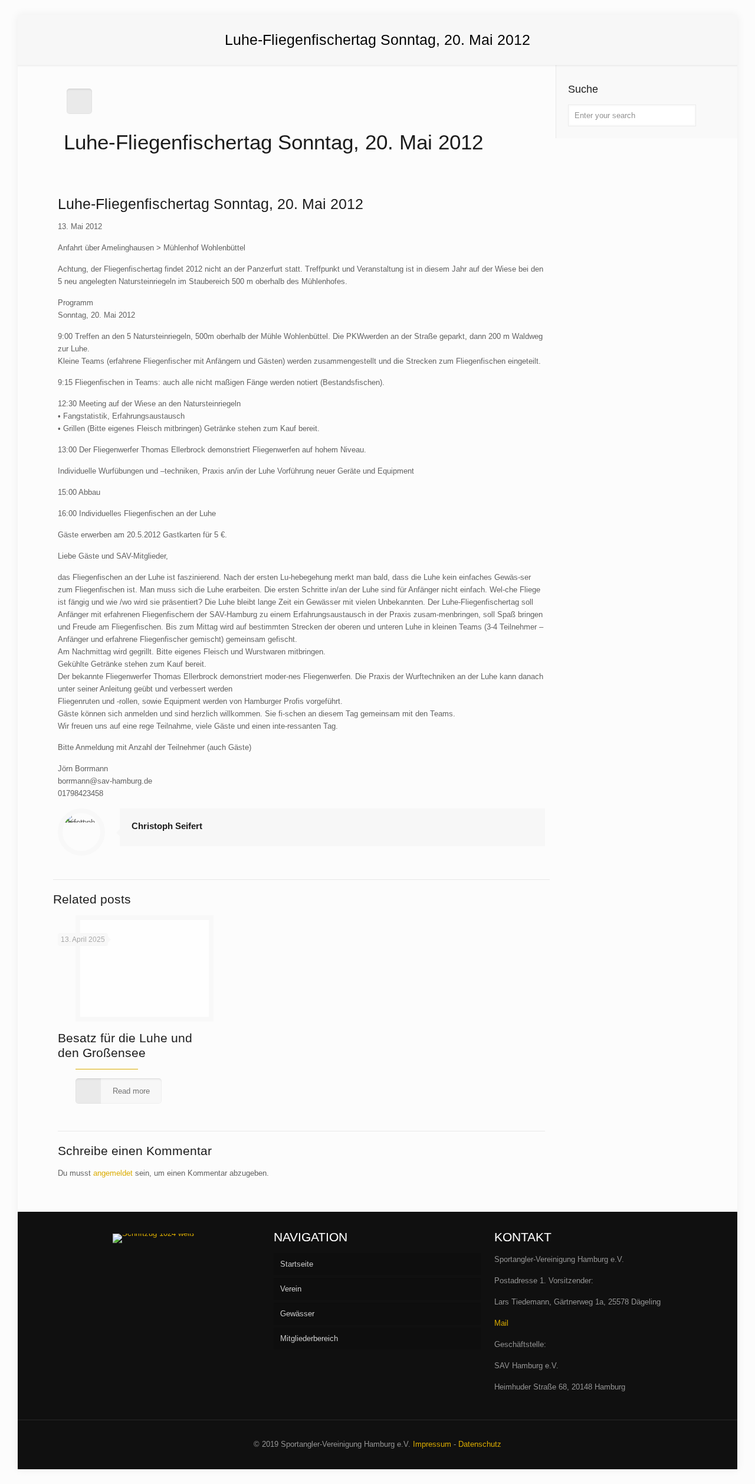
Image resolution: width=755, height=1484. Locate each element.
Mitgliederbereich (309, 1338)
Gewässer (297, 1313)
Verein (290, 1288)
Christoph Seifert (167, 826)
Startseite (296, 1264)
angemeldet (113, 1173)
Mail (501, 1323)
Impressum (432, 1444)
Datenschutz (479, 1444)
